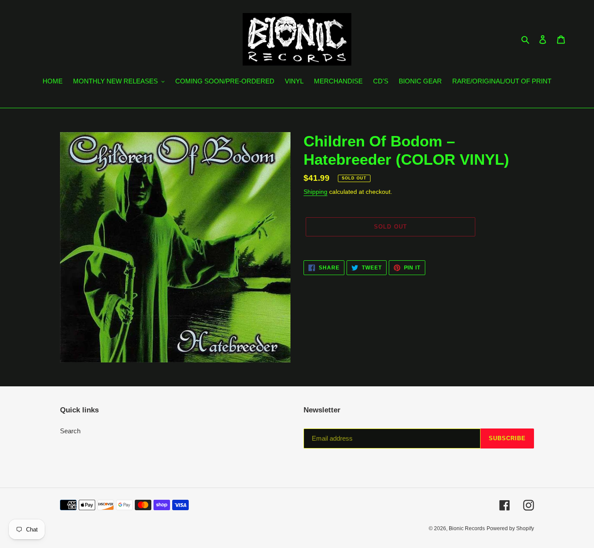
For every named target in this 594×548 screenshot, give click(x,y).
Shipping (315, 191)
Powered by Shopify (510, 528)
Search (70, 431)
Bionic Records (467, 528)
